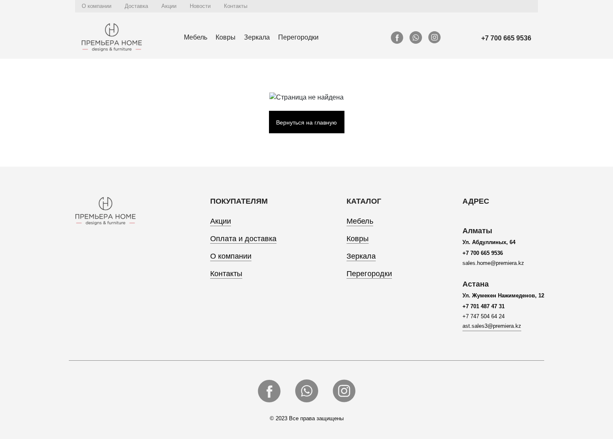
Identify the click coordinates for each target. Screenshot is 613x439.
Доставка (136, 6)
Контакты (235, 6)
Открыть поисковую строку (528, 6)
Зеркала (257, 37)
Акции (168, 6)
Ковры (226, 37)
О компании (96, 6)
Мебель (195, 37)
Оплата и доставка (243, 238)
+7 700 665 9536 (506, 38)
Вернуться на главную (306, 122)
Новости (200, 6)
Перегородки (298, 37)
